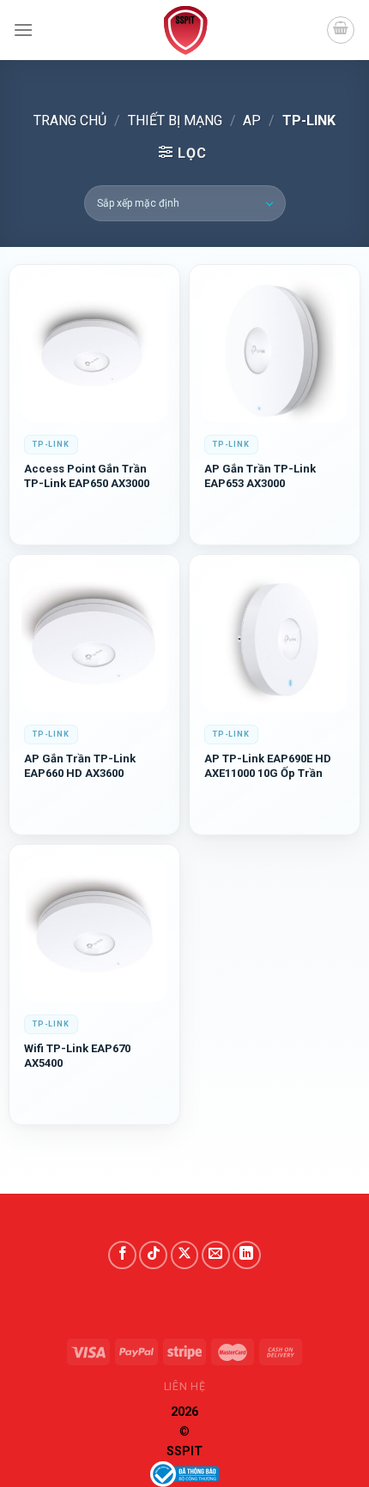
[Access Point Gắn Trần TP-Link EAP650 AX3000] (94, 350)
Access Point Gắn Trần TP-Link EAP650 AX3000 (86, 476)
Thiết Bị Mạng (175, 120)
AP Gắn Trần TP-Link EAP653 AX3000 (260, 476)
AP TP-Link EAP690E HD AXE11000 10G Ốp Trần (267, 766)
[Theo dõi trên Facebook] (122, 1255)
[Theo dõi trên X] (185, 1255)
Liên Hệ (184, 1387)
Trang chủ (69, 120)
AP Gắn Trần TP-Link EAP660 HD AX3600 (80, 766)
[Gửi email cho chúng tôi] (216, 1255)
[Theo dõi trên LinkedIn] (247, 1255)
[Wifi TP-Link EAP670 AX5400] (94, 929)
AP (252, 120)
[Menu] (23, 30)
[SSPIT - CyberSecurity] (184, 30)
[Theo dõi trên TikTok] (153, 1255)
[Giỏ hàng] (340, 30)
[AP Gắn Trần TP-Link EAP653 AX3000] (275, 350)
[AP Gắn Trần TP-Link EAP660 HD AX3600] (94, 640)
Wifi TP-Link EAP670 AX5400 (77, 1055)
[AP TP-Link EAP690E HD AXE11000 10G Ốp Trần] (275, 640)
